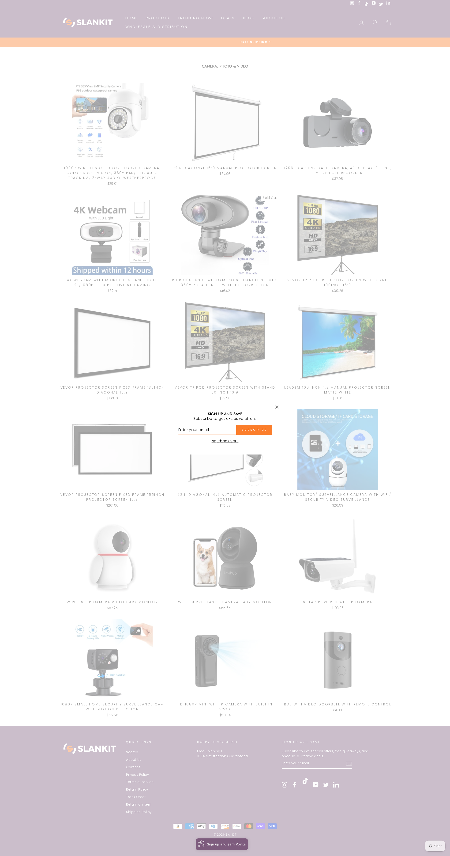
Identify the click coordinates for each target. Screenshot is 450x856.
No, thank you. (225, 441)
